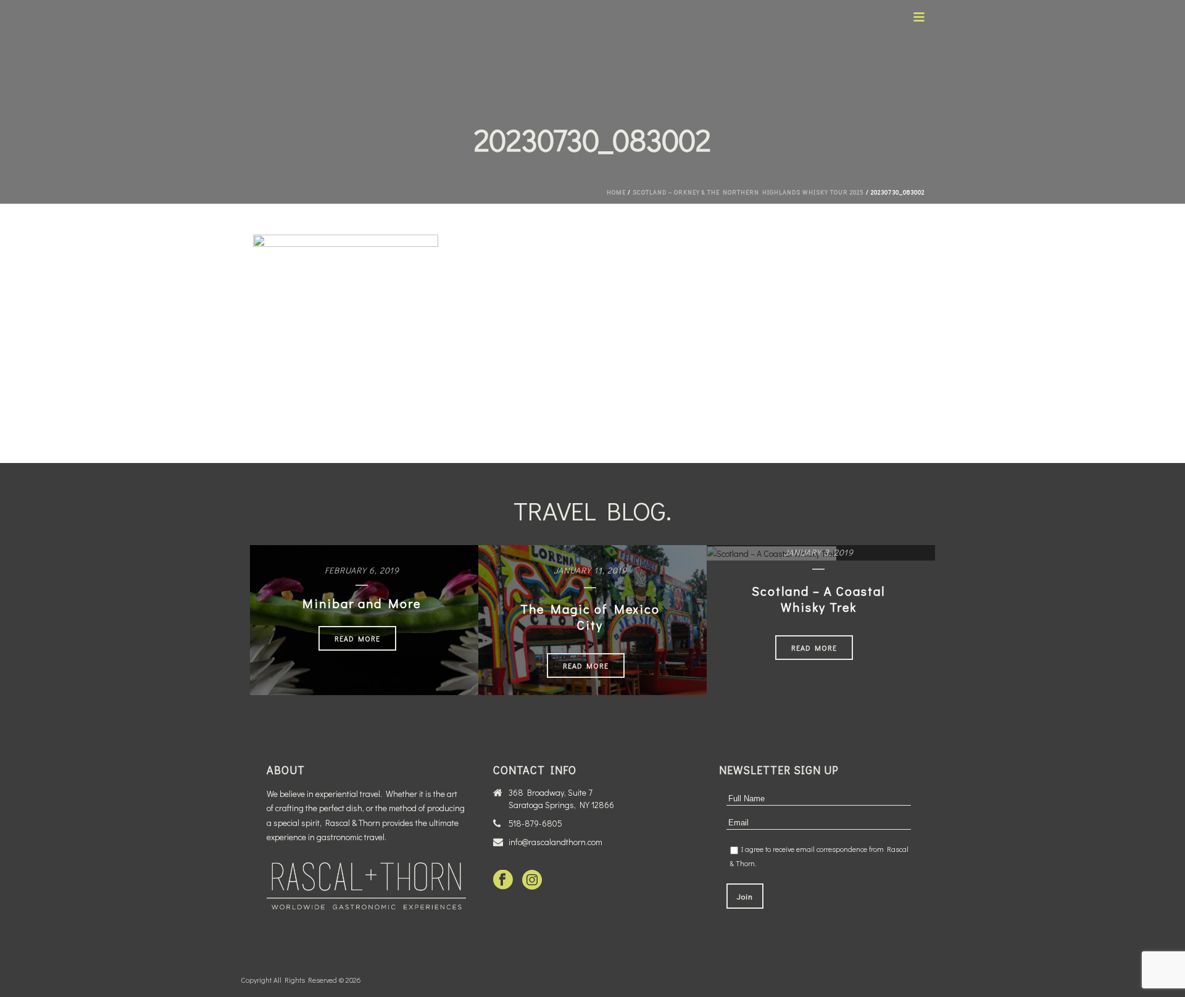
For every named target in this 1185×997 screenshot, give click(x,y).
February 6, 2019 (362, 570)
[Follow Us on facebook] (503, 880)
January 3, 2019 (819, 552)
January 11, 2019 (590, 570)
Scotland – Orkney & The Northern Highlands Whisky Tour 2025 (748, 192)
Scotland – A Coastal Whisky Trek (818, 599)
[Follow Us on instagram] (532, 880)
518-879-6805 (535, 823)
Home (616, 192)
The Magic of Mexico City (590, 617)
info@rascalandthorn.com (555, 842)
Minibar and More (361, 603)
